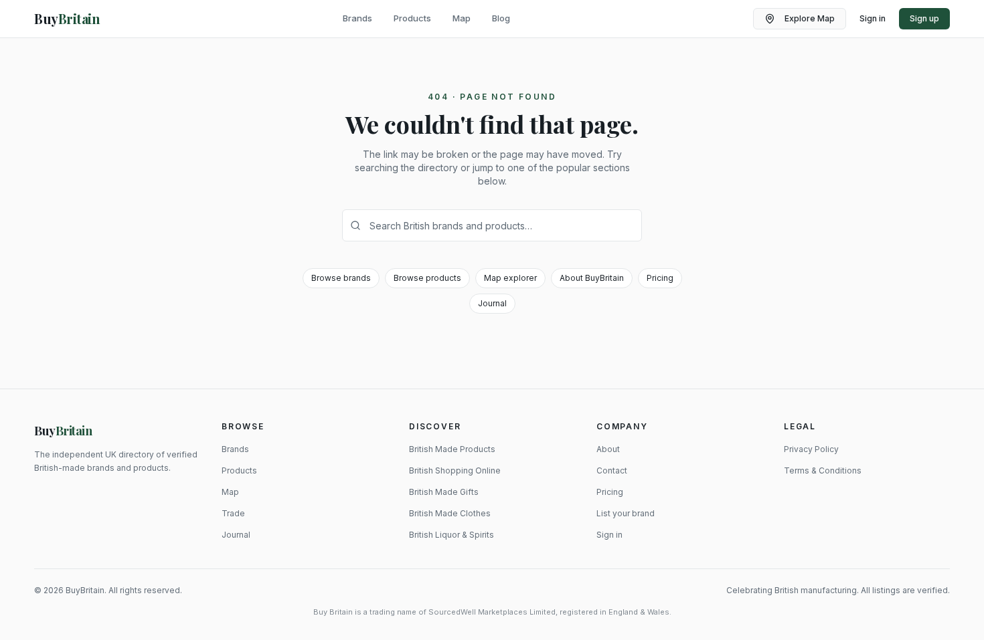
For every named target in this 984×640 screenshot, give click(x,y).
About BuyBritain (592, 278)
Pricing (660, 278)
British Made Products (452, 449)
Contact (611, 470)
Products (412, 18)
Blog (501, 18)
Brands (357, 18)
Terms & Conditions (823, 470)
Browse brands (341, 278)
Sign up (924, 18)
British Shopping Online (455, 470)
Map (462, 18)
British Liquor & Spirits (451, 535)
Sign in (872, 18)
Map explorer (510, 278)
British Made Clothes (450, 513)
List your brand (625, 513)
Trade (233, 513)
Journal (492, 303)
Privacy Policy (811, 449)
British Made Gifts (444, 492)
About (608, 449)
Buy (63, 431)
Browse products (427, 278)
